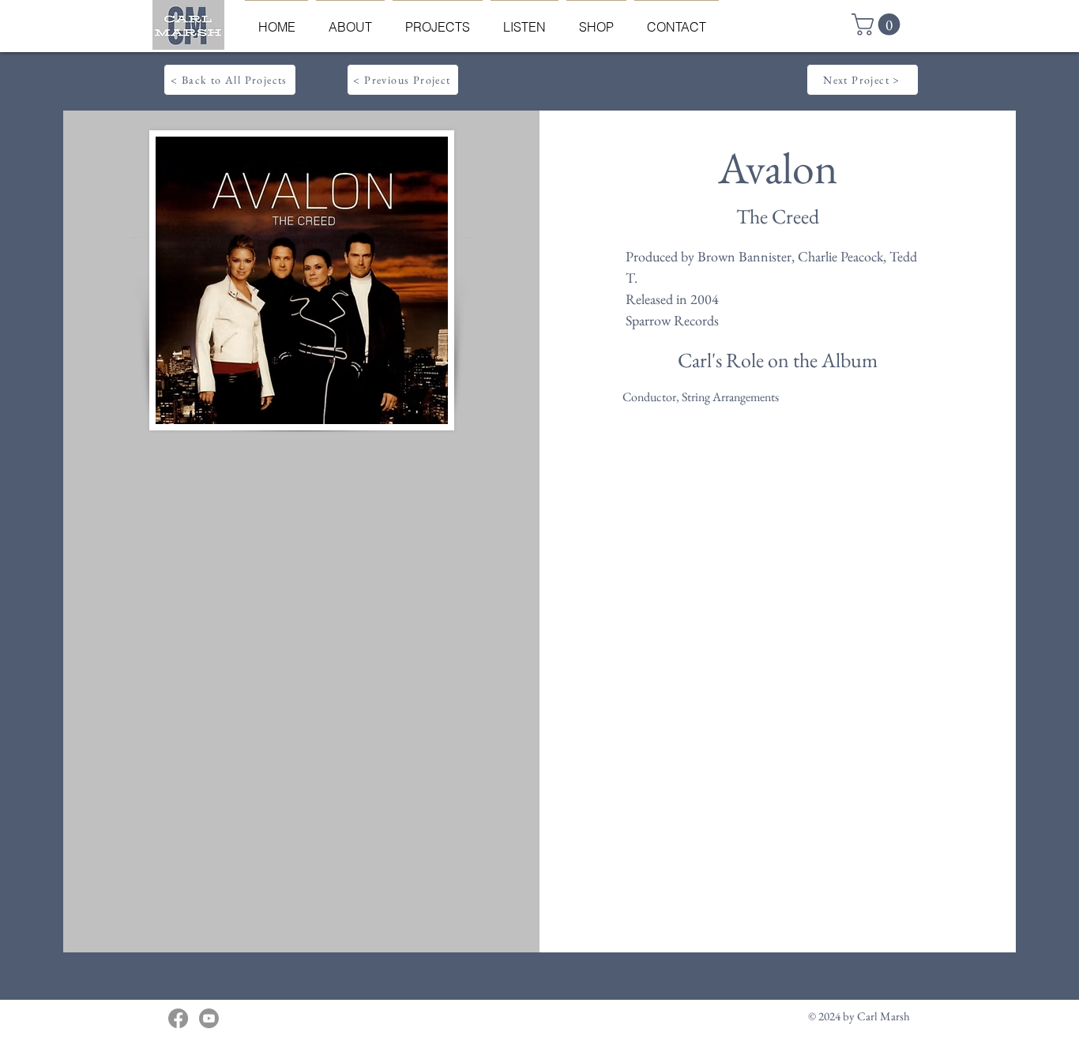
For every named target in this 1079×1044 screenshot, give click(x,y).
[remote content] (300, 628)
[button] (878, 24)
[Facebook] (178, 1018)
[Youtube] (209, 1018)
